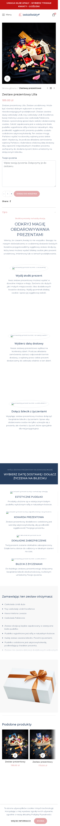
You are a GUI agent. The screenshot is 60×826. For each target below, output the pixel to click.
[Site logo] (29, 14)
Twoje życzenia (9, 158)
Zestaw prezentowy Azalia (43, 763)
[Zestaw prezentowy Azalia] (43, 744)
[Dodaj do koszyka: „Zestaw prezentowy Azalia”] (42, 755)
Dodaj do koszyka (27, 194)
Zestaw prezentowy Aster (15, 763)
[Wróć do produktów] (50, 88)
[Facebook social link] (10, 201)
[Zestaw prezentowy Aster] (15, 744)
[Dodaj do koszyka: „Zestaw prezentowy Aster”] (15, 755)
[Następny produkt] (54, 88)
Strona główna (9, 88)
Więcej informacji (21, 821)
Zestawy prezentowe (30, 88)
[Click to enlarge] (7, 79)
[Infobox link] (29, 498)
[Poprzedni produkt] (47, 88)
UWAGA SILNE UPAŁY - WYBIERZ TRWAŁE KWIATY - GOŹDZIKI (29, 5)
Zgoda (40, 821)
